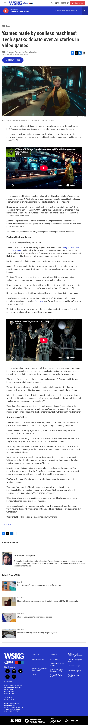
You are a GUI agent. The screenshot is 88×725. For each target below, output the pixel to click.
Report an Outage (74, 666)
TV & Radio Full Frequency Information (75, 655)
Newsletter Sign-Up (74, 671)
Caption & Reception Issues (75, 660)
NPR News (6, 26)
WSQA (11, 709)
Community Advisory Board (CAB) (39, 669)
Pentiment (39, 301)
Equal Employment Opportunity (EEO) (56, 670)
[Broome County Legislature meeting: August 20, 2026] (9, 633)
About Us (35, 655)
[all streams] (85, 10)
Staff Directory (55, 659)
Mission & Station (38, 659)
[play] (6, 11)
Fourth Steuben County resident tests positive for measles (39, 585)
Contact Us (54, 655)
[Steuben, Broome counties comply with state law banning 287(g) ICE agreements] (9, 601)
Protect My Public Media (56, 676)
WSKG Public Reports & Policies (58, 664)
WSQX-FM (14, 707)
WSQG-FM (20, 707)
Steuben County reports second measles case (34, 617)
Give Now (78, 3)
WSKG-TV (11, 711)
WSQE (7, 709)
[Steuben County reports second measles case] (9, 617)
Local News (20, 582)
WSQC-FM (17, 709)
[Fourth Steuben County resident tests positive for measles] (9, 586)
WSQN (6, 711)
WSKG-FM (7, 707)
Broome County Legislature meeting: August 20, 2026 (37, 633)
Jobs (34, 674)
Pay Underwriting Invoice (74, 676)
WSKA (17, 711)
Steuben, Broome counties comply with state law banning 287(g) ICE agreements (47, 601)
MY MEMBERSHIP (62, 3)
